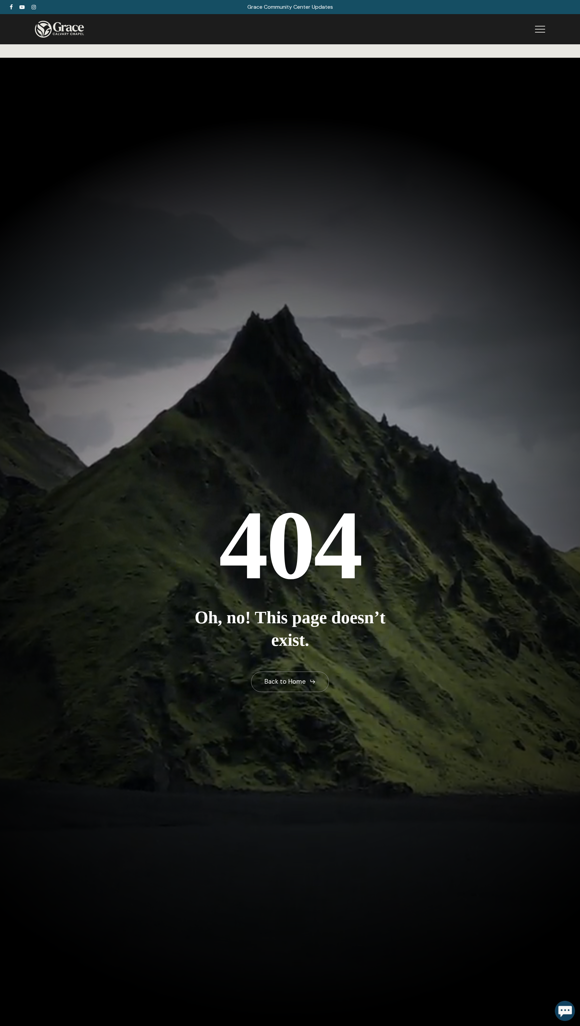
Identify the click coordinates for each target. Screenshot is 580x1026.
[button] (540, 29)
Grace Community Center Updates (290, 6)
